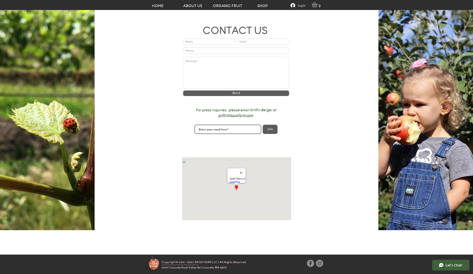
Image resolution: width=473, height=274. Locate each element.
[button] (318, 4)
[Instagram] (319, 263)
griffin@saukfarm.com (235, 115)
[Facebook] (310, 263)
